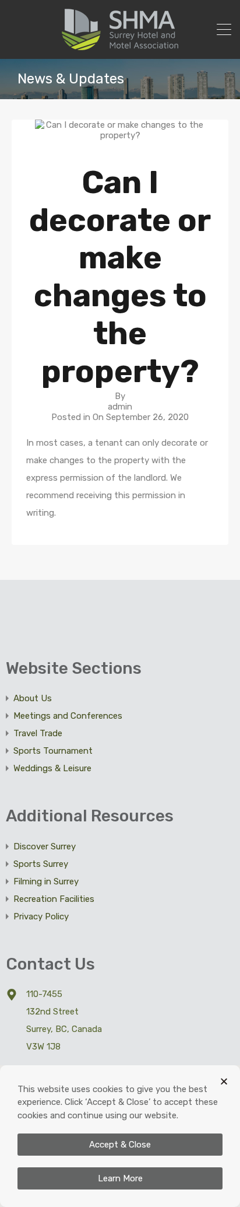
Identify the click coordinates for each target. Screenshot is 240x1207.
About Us (32, 698)
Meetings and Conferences (67, 716)
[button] (224, 1081)
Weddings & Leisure (52, 768)
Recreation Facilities (53, 899)
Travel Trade (37, 733)
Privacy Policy (41, 916)
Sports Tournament (53, 751)
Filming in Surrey (46, 881)
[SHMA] (120, 45)
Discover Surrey (44, 846)
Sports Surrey (40, 864)
